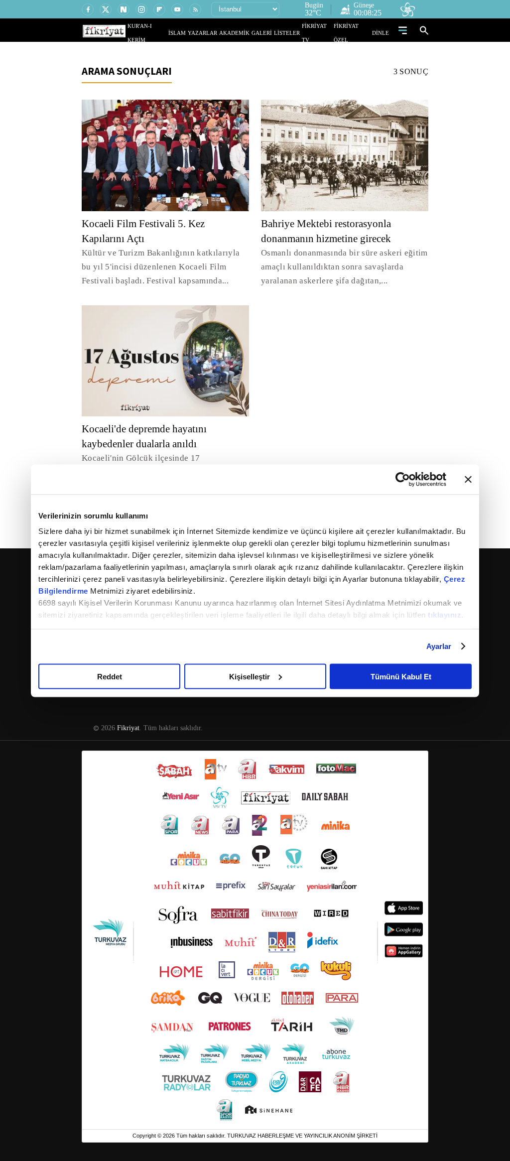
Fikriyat (127, 714)
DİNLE (382, 32)
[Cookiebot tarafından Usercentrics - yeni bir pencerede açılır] (402, 479)
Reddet (109, 676)
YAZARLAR (221, 32)
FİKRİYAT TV (321, 32)
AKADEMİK (248, 32)
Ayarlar (439, 646)
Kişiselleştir (249, 676)
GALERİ (271, 32)
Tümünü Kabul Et (401, 676)
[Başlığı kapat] (468, 479)
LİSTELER (293, 32)
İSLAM (200, 32)
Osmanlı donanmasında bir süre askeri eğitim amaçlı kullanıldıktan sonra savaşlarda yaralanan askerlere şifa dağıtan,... (343, 267)
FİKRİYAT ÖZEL (355, 32)
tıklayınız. (446, 615)
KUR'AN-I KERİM (172, 32)
